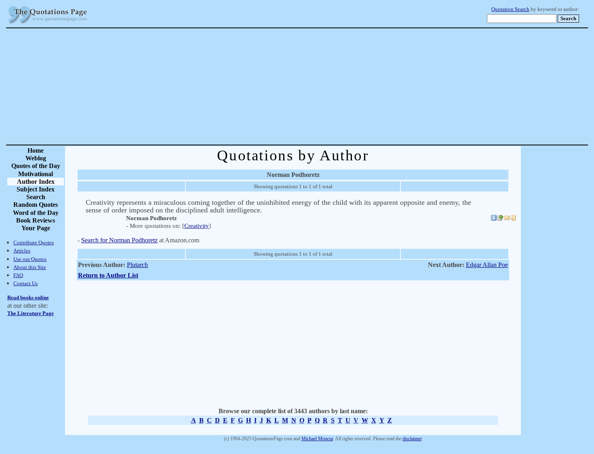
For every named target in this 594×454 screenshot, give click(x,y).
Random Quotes (35, 204)
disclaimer (411, 438)
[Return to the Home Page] (47, 24)
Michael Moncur (317, 438)
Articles (21, 251)
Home (35, 150)
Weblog (35, 158)
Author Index (36, 181)
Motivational (35, 173)
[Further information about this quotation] (494, 219)
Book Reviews (35, 220)
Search (35, 196)
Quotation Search (510, 9)
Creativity (196, 226)
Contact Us (25, 283)
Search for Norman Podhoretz (119, 240)
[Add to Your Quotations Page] (500, 219)
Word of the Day (36, 212)
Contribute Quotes (33, 243)
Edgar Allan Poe (487, 264)
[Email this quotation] (506, 219)
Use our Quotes (29, 259)
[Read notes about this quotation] (513, 219)
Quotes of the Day (35, 165)
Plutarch (137, 264)
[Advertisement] (325, 86)
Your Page (35, 228)
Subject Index (36, 189)
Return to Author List (108, 275)
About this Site (29, 267)
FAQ (18, 275)
